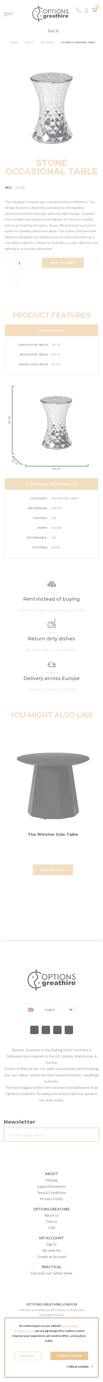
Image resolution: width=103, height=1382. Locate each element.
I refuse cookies (80, 1366)
